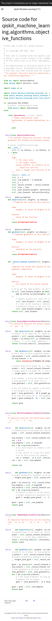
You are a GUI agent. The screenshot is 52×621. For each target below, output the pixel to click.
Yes (26, 601)
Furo (39, 618)
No (34, 601)
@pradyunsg (31, 618)
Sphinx (21, 618)
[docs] (8, 135)
